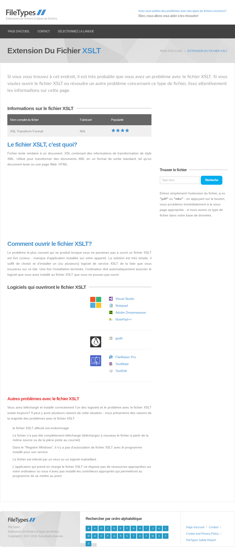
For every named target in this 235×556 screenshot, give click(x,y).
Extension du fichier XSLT (207, 51)
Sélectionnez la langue (76, 31)
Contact (43, 31)
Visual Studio (124, 299)
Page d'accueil (19, 31)
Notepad (121, 305)
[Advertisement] (79, 204)
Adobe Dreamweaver (130, 312)
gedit (119, 338)
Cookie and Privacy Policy (202, 533)
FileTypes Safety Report (201, 540)
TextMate (122, 364)
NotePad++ (123, 319)
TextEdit (121, 371)
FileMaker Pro (125, 357)
